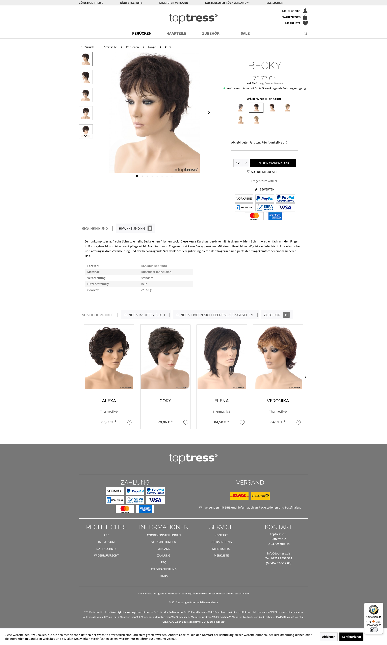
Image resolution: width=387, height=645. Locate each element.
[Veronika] (278, 357)
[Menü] (380, 605)
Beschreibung (95, 228)
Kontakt (221, 535)
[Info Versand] (250, 498)
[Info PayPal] (264, 199)
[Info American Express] (275, 216)
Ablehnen (328, 637)
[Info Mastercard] (254, 216)
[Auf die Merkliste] (129, 422)
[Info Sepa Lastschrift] (264, 207)
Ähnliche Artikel (97, 314)
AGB (106, 535)
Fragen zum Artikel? (264, 181)
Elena (221, 400)
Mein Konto (221, 549)
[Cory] (165, 357)
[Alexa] (109, 357)
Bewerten (267, 189)
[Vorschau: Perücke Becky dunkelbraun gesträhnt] (86, 59)
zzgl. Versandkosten (271, 83)
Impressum (106, 542)
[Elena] (222, 357)
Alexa (109, 400)
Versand (163, 549)
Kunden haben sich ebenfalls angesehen (214, 314)
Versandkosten (202, 593)
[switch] (374, 629)
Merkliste (221, 555)
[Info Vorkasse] (244, 199)
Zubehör (276, 314)
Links (164, 576)
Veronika (278, 400)
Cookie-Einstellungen (164, 535)
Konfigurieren (351, 637)
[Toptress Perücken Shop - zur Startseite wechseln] (193, 19)
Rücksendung (221, 542)
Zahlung (163, 555)
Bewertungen (135, 228)
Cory (165, 400)
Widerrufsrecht (106, 555)
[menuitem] (193, 11)
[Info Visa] (285, 207)
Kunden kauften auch (144, 314)
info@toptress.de (278, 553)
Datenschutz (106, 549)
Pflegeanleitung (164, 569)
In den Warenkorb (273, 163)
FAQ (163, 562)
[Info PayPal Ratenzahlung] (285, 199)
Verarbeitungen (163, 542)
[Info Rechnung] (244, 207)
